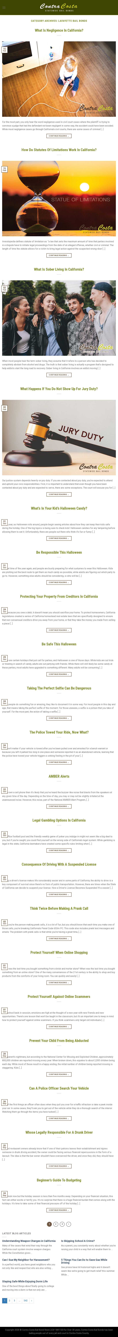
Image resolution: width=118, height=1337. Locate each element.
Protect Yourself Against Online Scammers (59, 996)
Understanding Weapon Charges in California (29, 1240)
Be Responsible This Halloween (59, 552)
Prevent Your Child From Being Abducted (59, 1040)
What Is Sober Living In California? (59, 269)
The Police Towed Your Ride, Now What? (59, 732)
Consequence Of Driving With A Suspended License (59, 864)
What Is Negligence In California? (59, 30)
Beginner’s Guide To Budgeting (59, 1180)
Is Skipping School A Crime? (78, 1240)
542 (26, 1300)
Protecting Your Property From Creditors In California (59, 596)
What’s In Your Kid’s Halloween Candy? (59, 508)
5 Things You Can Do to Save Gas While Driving (84, 1261)
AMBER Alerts (59, 776)
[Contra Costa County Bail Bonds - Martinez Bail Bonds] (59, 7)
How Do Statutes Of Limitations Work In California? (59, 150)
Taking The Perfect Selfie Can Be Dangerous (59, 688)
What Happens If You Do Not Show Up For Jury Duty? (59, 389)
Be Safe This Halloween (59, 644)
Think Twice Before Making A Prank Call (59, 908)
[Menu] (4, 7)
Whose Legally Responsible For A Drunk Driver (59, 1132)
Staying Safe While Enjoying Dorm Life (25, 1281)
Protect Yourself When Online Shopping (59, 952)
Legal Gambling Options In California (59, 820)
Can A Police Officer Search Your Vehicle (59, 1088)
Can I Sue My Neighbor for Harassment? (26, 1259)
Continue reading (59, 136)
